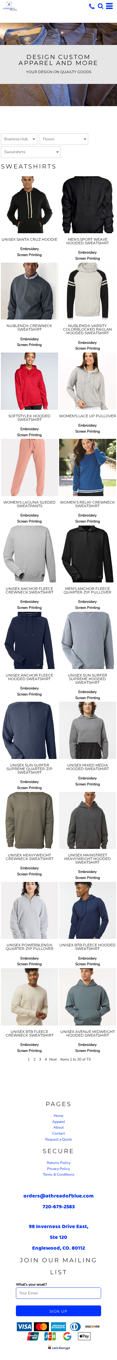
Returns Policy (58, 1162)
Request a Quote (58, 1139)
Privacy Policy (58, 1168)
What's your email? (31, 1284)
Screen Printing (29, 254)
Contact (58, 1133)
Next (53, 1059)
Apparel (58, 1121)
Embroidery (29, 248)
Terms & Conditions (58, 1174)
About (58, 1127)
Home (58, 1115)
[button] (101, 6)
